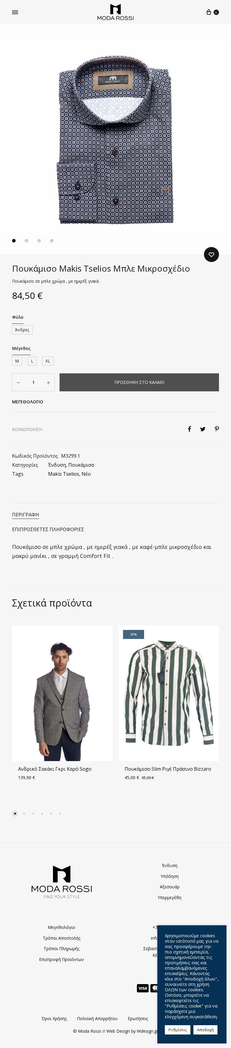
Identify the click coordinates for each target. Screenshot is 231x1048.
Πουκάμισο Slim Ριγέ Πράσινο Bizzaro (168, 769)
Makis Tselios (63, 474)
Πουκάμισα (81, 465)
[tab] (115, 515)
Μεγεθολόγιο (61, 927)
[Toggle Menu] (15, 12)
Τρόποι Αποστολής (61, 938)
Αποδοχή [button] (205, 1029)
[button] (15, 814)
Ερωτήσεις (138, 1018)
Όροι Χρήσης (54, 1018)
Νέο (86, 474)
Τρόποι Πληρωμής (61, 948)
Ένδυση (57, 465)
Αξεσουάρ (170, 887)
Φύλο (17, 317)
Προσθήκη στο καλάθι (139, 382)
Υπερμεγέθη (169, 897)
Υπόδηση (170, 876)
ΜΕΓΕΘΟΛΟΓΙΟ (27, 402)
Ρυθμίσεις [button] (177, 1029)
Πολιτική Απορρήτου (97, 1018)
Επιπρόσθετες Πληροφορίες (48, 529)
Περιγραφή (25, 514)
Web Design (118, 1031)
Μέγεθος (21, 348)
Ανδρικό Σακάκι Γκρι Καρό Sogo (54, 769)
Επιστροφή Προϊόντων (61, 959)
